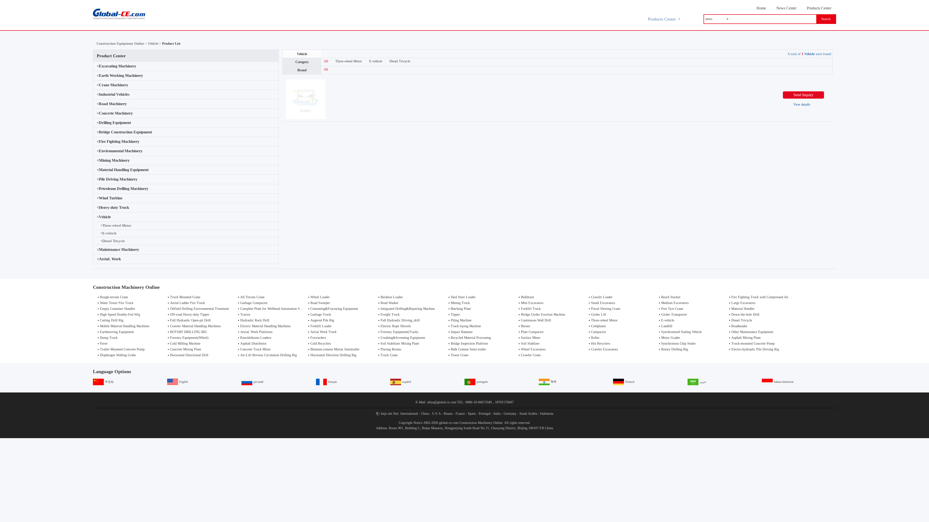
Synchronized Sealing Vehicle (681, 332)
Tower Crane (459, 355)
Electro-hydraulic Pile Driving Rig (755, 349)
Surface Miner (530, 338)
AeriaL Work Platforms (256, 332)
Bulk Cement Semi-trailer (468, 349)
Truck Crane (389, 355)
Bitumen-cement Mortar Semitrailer (335, 349)
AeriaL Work (109, 259)
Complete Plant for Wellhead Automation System (274, 309)
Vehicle (104, 217)
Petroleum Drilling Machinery (122, 189)
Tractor (245, 314)
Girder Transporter (674, 314)
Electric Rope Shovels (396, 326)
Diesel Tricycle (112, 241)
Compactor (598, 332)
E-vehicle (108, 233)
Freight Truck (390, 314)
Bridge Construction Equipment (124, 132)
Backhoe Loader (392, 297)
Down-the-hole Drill (745, 314)
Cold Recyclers (320, 343)
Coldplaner (598, 326)
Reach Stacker (671, 297)
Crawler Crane (531, 355)
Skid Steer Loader (463, 297)
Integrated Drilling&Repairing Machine (408, 309)
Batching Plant (461, 309)
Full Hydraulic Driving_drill (400, 320)
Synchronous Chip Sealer (678, 343)
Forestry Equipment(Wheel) (189, 338)
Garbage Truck (320, 314)
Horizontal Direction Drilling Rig (333, 355)
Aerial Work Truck (323, 332)
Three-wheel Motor (115, 225)
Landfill (666, 326)
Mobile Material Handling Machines (124, 326)
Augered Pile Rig (322, 320)
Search (826, 19)
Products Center (819, 8)
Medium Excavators (675, 303)
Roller (595, 338)
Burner (525, 326)
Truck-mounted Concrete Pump (753, 343)
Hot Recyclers (600, 343)
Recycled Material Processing (471, 338)
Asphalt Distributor (253, 343)
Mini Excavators (532, 303)
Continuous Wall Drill (536, 320)
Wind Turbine (109, 198)
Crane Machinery (112, 85)
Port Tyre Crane (672, 309)
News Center (786, 8)
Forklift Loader (321, 326)
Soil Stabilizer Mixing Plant (400, 343)
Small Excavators (603, 303)
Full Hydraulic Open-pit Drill (190, 320)
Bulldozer (527, 297)
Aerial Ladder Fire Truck (187, 303)
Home (761, 8)
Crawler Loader (602, 297)
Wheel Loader (320, 297)
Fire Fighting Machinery (118, 141)
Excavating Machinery (116, 66)
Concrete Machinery (115, 113)
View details (801, 104)
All (326, 61)
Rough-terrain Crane (114, 297)
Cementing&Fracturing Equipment (334, 309)
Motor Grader (670, 338)
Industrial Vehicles (113, 94)
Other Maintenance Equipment (752, 332)
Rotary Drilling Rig (674, 349)
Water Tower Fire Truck (116, 303)
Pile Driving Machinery (117, 179)
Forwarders (318, 338)
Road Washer (389, 303)
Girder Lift (598, 314)
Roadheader (739, 326)
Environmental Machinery (119, 151)
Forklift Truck (531, 309)
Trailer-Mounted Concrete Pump (122, 349)
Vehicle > (155, 43)
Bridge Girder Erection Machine (543, 314)
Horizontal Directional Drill (189, 355)
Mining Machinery (113, 160)
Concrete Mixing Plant (185, 349)
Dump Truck (109, 338)
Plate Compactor (532, 332)
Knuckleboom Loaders (255, 338)
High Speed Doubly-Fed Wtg (120, 314)
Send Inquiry (803, 95)
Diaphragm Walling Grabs (118, 355)
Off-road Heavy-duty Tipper (189, 314)
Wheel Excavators (533, 349)
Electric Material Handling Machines (265, 326)
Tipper (455, 314)
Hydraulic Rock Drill (254, 320)
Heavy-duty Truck (113, 207)
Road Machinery (112, 104)
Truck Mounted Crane (185, 297)
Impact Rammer (462, 332)
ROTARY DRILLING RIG (188, 332)
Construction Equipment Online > (122, 43)
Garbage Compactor (254, 303)
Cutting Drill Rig (111, 320)
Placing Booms (391, 349)
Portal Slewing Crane (605, 309)
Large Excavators (743, 303)
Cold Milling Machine (185, 343)
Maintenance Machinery (118, 249)
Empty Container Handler (117, 309)
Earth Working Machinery (120, 75)
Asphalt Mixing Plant (746, 338)
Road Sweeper (320, 303)
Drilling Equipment (114, 123)
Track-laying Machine (466, 326)
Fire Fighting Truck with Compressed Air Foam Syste (768, 297)
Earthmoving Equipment (117, 332)
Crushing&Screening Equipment (403, 338)
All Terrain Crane (252, 297)
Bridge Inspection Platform (469, 343)
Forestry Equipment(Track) (399, 332)
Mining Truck (460, 303)
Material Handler (743, 309)
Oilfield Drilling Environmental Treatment (199, 309)
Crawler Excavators (604, 349)
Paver (104, 343)
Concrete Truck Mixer (255, 349)
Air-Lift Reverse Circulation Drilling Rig (268, 355)
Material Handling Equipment (123, 170)
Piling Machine (461, 320)
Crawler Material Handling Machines (195, 326)
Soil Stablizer (530, 343)
